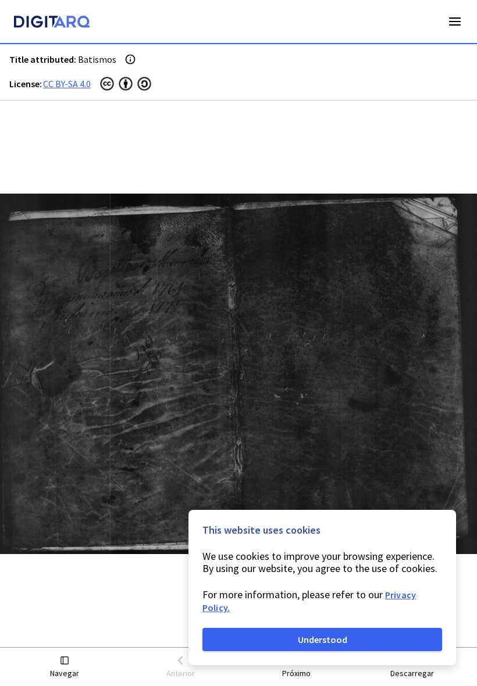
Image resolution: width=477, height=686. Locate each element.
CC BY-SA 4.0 (67, 84)
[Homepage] (52, 23)
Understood (322, 639)
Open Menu (455, 21)
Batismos (97, 59)
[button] (65, 667)
